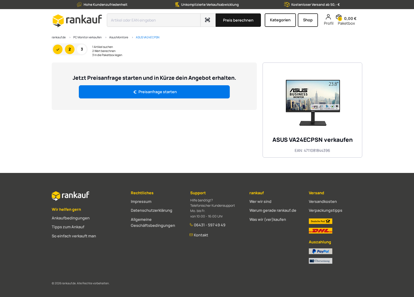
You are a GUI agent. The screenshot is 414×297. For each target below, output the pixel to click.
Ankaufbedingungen (71, 218)
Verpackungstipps (325, 210)
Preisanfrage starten (157, 91)
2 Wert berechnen (103, 51)
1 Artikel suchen (102, 47)
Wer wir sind (260, 201)
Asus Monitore (118, 37)
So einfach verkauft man (74, 236)
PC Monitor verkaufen (87, 37)
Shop (308, 20)
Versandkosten (323, 201)
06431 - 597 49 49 (209, 225)
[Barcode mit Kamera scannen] (208, 20)
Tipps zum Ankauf (68, 226)
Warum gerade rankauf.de (272, 210)
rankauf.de (59, 37)
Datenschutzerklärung (151, 210)
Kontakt (200, 235)
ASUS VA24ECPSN (147, 37)
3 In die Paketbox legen (107, 55)
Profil (329, 23)
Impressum (141, 201)
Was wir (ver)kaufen (267, 219)
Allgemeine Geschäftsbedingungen (153, 222)
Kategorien (280, 20)
